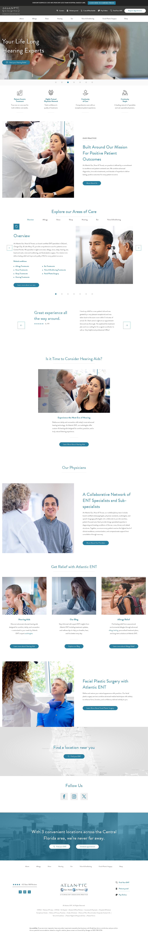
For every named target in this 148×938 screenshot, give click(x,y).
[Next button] (138, 248)
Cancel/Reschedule (89, 11)
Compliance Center (42, 913)
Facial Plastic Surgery (51, 273)
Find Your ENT (117, 11)
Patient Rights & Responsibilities (76, 916)
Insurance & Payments (91, 910)
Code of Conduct (72, 913)
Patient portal (73, 11)
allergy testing (113, 630)
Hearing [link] (59, 19)
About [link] (22, 19)
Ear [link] (72, 19)
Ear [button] (97, 220)
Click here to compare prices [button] (101, 3)
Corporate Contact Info (104, 913)
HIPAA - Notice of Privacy (45, 910)
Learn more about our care (26, 285)
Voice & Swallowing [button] (114, 220)
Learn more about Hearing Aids (24, 646)
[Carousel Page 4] (74, 294)
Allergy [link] (34, 19)
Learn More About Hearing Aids (74, 444)
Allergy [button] (45, 220)
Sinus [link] (47, 19)
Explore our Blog (74, 646)
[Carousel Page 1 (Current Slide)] (55, 294)
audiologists (29, 633)
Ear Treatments (49, 266)
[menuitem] (22, 18)
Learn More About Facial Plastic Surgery (100, 708)
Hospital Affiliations (105, 910)
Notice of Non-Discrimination (87, 913)
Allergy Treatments (22, 266)
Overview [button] (30, 220)
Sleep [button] (71, 220)
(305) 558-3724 (97, 930)
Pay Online (104, 11)
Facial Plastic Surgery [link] (109, 19)
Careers (61, 11)
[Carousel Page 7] (92, 294)
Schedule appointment (87, 846)
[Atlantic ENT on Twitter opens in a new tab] (84, 796)
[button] (55, 82)
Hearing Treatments (22, 277)
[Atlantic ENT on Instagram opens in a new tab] (74, 796)
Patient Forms (91, 916)
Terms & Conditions (59, 916)
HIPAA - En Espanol (61, 910)
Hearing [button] (85, 220)
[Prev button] (9, 248)
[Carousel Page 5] (80, 294)
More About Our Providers (95, 543)
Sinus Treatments (21, 270)
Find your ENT (76, 756)
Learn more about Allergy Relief (123, 646)
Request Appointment (135, 11)
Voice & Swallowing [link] (88, 19)
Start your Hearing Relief (17, 62)
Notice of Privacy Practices (58, 913)
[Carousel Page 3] (68, 294)
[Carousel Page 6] (86, 294)
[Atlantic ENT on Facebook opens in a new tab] (64, 796)
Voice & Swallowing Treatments (55, 270)
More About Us (91, 183)
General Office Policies (76, 910)
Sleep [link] (126, 19)
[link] (25, 885)
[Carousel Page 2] (62, 294)
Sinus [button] (58, 220)
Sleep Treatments (21, 273)
